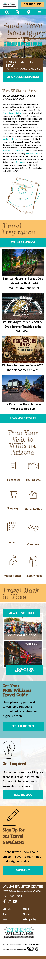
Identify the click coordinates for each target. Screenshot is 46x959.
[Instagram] (10, 901)
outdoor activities (10, 139)
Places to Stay (33, 509)
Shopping (12, 508)
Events (13, 542)
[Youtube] (15, 901)
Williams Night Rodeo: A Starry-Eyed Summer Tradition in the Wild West (23, 326)
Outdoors (33, 544)
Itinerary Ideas (33, 575)
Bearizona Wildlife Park (13, 150)
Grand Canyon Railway (12, 113)
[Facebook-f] (4, 901)
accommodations (33, 153)
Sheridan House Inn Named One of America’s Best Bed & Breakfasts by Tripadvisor (23, 283)
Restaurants (21, 162)
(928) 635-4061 (12, 895)
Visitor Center (12, 575)
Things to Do (12, 479)
